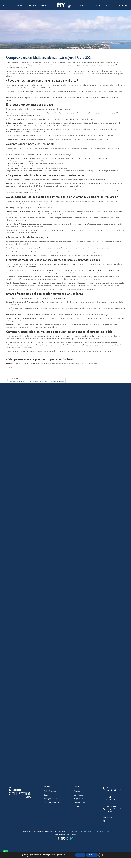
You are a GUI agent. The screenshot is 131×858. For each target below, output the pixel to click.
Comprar (43, 5)
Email (108, 797)
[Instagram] (3, 5)
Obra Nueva (78, 795)
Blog (106, 5)
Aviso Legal (73, 831)
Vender (20, 5)
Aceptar (80, 855)
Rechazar (92, 855)
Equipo (46, 795)
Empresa (82, 5)
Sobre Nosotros (50, 791)
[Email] (104, 798)
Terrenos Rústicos (80, 803)
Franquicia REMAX (51, 799)
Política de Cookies (103, 831)
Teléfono (109, 788)
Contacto (96, 5)
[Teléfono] (104, 788)
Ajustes (103, 855)
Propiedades (78, 799)
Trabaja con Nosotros (52, 803)
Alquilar (30, 5)
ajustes (68, 856)
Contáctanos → (11, 367)
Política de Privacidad (86, 831)
